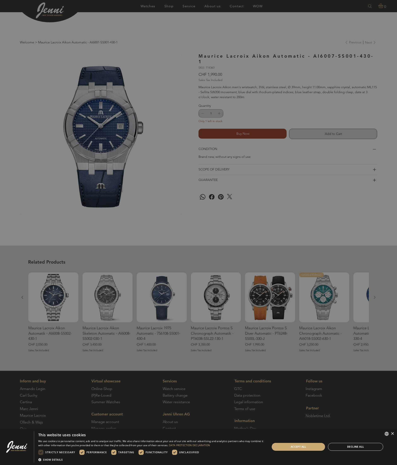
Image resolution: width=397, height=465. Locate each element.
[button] (150, 459)
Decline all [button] (355, 446)
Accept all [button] (298, 446)
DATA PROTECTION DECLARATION (189, 445)
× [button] (392, 433)
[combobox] (387, 434)
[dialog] (198, 447)
